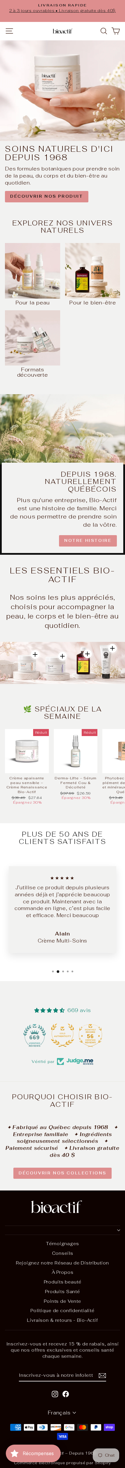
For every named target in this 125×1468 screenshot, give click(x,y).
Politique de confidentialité (62, 1310)
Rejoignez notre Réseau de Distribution (62, 1263)
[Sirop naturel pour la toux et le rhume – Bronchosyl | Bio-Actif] (87, 653)
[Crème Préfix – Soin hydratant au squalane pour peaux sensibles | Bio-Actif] (62, 656)
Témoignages (62, 1243)
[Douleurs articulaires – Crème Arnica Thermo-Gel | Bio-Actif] (112, 648)
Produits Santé (62, 1291)
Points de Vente (62, 1301)
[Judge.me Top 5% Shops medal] (90, 1035)
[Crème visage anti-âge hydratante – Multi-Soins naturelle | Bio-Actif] (35, 654)
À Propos (63, 1272)
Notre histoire (87, 540)
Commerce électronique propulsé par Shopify (62, 1462)
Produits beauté (62, 1282)
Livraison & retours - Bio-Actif (62, 1320)
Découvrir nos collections (62, 1173)
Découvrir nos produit (46, 196)
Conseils (62, 1253)
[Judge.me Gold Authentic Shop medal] (34, 1035)
